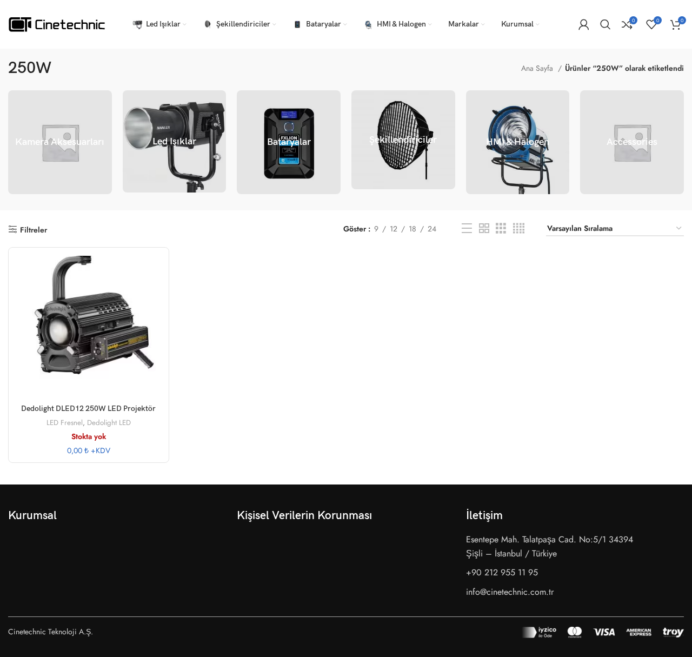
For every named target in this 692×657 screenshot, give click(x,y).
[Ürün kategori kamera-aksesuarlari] (60, 142)
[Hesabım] (584, 24)
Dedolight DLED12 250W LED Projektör (88, 408)
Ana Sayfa (538, 68)
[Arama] (605, 24)
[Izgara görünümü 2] (484, 228)
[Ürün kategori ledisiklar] (175, 141)
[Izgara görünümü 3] (501, 228)
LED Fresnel (64, 423)
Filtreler (33, 229)
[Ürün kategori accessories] (632, 142)
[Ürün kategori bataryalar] (289, 142)
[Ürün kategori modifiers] (403, 139)
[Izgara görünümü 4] (518, 228)
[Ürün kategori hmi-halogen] (518, 142)
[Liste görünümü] (467, 228)
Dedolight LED (109, 423)
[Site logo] (56, 23)
